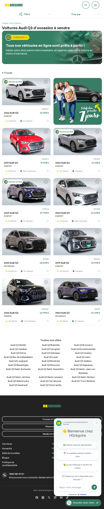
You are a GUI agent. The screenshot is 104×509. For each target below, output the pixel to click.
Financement (52, 426)
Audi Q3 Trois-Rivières (83, 381)
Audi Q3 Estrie (18, 353)
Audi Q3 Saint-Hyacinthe (51, 369)
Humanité (7, 448)
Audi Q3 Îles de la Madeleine (18, 357)
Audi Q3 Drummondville (83, 349)
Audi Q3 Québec (83, 361)
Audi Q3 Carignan (51, 349)
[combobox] (76, 14)
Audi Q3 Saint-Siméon (83, 377)
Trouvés (7, 72)
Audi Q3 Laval (51, 357)
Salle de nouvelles (11, 453)
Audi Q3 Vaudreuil (18, 385)
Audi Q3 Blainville (51, 345)
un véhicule (52, 419)
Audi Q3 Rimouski (51, 365)
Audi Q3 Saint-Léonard (51, 377)
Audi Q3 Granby (83, 353)
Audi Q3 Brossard (83, 345)
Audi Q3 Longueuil (18, 361)
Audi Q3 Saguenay (83, 365)
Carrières (7, 444)
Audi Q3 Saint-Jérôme (18, 377)
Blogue (5, 457)
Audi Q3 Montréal (51, 361)
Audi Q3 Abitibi (18, 345)
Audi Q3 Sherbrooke (18, 381)
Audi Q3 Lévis (83, 357)
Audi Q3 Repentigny (18, 365)
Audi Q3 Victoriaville (50, 385)
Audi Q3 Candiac (18, 349)
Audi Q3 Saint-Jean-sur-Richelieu (83, 371)
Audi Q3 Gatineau (51, 353)
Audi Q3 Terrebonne (50, 381)
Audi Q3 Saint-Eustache (18, 369)
